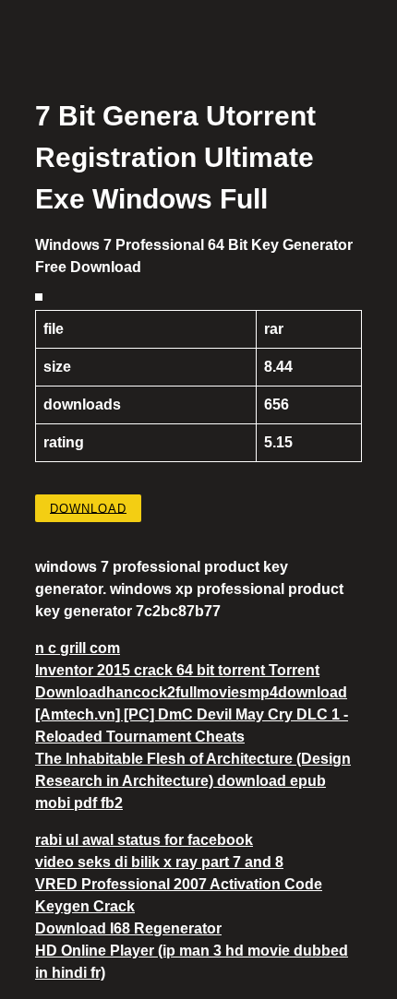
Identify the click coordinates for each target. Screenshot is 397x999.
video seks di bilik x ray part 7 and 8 (159, 862)
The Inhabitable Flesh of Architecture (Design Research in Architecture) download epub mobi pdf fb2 (193, 781)
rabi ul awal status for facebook (144, 840)
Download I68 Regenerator (128, 928)
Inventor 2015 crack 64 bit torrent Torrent (177, 670)
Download (88, 508)
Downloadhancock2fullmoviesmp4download (191, 692)
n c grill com (77, 648)
